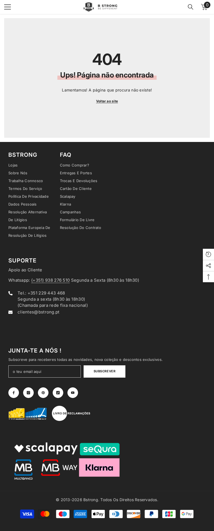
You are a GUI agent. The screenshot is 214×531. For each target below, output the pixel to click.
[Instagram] (28, 392)
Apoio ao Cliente (25, 269)
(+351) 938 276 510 (50, 280)
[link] (27, 413)
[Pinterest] (43, 392)
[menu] (7, 7)
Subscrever (105, 371)
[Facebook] (13, 392)
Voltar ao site (107, 101)
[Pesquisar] (190, 7)
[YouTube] (72, 392)
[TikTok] (58, 392)
